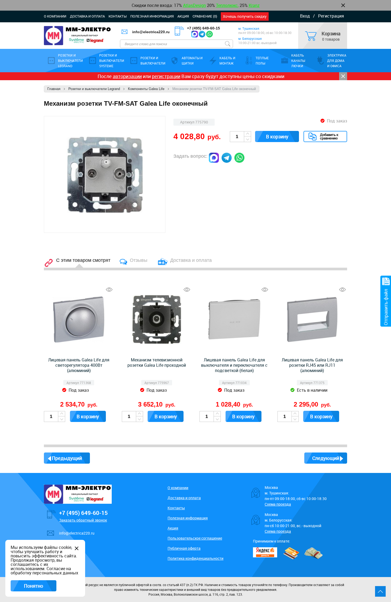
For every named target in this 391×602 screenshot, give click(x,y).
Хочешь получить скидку (245, 16)
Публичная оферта (184, 548)
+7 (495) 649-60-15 (203, 28)
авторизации (127, 76)
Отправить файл (385, 307)
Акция (183, 16)
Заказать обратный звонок (83, 520)
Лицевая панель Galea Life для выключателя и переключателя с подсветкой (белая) (234, 365)
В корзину (277, 136)
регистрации (166, 76)
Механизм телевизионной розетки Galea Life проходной (156, 362)
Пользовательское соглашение (195, 538)
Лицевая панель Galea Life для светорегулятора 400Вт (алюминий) (78, 365)
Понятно (33, 586)
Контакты (118, 16)
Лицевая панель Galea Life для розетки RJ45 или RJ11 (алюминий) (312, 365)
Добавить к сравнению (329, 136)
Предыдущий (67, 458)
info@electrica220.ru (151, 32)
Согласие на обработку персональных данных (44, 571)
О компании (55, 16)
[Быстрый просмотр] (109, 289)
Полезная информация (152, 16)
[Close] (343, 76)
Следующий (325, 458)
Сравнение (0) (205, 16)
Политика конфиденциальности (195, 558)
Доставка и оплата (87, 16)
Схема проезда (278, 504)
